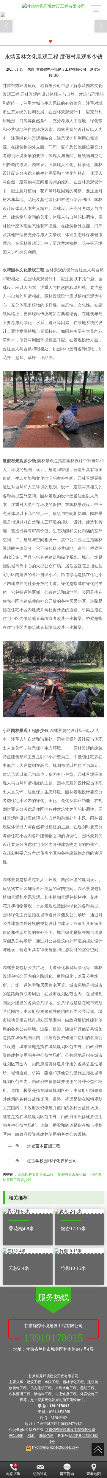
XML (31, 1436)
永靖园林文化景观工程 (36, 1174)
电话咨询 (13, 1474)
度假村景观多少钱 (72, 1174)
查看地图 (93, 1474)
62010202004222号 (55, 1448)
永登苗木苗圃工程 (43, 1146)
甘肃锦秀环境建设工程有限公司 (70, 1430)
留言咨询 (67, 1474)
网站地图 (16, 1436)
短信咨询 (40, 1474)
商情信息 (46, 1436)
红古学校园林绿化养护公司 (52, 1160)
